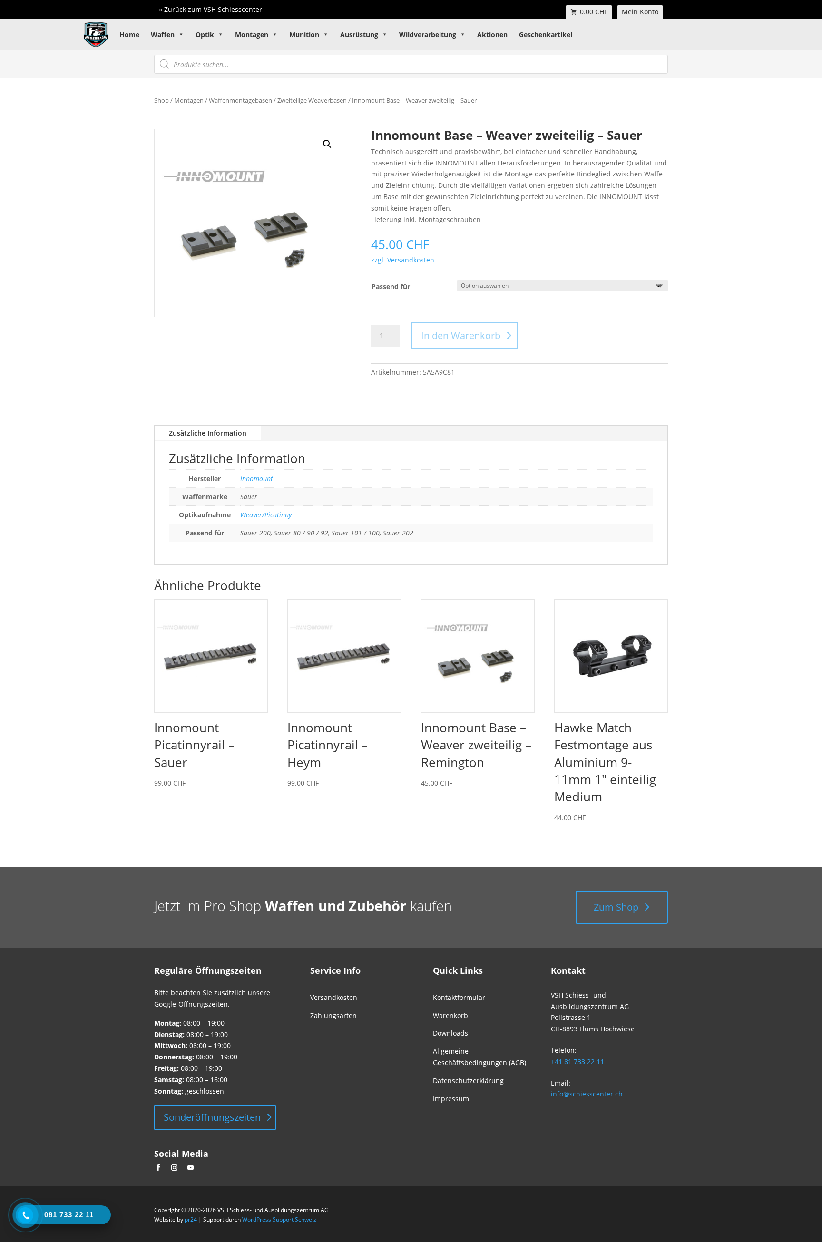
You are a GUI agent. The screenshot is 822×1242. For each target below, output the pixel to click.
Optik (205, 34)
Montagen (251, 34)
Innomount (256, 478)
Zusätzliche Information (207, 432)
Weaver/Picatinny (266, 514)
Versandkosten (333, 997)
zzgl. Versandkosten (402, 259)
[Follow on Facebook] (158, 1168)
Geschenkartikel (545, 34)
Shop (161, 100)
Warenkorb (450, 1015)
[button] (327, 144)
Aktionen (492, 34)
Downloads (450, 1033)
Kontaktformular (459, 997)
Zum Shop (616, 907)
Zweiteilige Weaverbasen (312, 100)
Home (129, 34)
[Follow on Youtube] (190, 1168)
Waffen (163, 34)
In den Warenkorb (460, 335)
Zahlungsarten (333, 1015)
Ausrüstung (359, 34)
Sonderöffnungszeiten (212, 1117)
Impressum (451, 1098)
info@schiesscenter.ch (587, 1093)
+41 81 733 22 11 (577, 1061)
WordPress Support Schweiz (279, 1219)
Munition (304, 34)
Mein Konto (640, 11)
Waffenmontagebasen (240, 100)
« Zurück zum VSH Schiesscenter (210, 9)
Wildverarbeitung (427, 34)
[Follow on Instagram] (174, 1168)
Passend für (391, 286)
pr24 (191, 1219)
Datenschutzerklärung (468, 1080)
